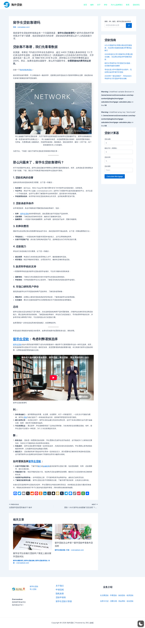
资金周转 (121, 601)
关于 (99, 5)
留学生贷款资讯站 (41, 560)
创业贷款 (130, 601)
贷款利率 (108, 157)
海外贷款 (16, 4)
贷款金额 (108, 139)
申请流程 (60, 589)
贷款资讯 (136, 5)
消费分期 (113, 601)
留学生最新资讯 (18, 560)
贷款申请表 (61, 597)
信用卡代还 (104, 601)
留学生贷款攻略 (29, 560)
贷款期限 (108, 166)
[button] (141, 624)
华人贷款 (33, 589)
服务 (92, 5)
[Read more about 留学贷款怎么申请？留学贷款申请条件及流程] (73, 531)
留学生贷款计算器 (64, 601)
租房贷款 (130, 595)
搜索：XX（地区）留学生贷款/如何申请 (118, 21)
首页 (85, 5)
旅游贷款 (121, 595)
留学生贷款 (24, 214)
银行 (39, 466)
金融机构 (46, 466)
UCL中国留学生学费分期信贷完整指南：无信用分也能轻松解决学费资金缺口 (118, 47)
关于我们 (60, 586)
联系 (127, 5)
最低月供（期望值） (111, 148)
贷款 (25, 417)
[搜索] (129, 25)
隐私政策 (60, 593)
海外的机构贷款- (26, 70)
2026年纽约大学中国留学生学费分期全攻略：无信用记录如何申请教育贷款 (119, 56)
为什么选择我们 (117, 5)
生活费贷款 (104, 595)
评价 (105, 5)
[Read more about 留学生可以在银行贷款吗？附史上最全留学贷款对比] (32, 537)
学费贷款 (113, 595)
